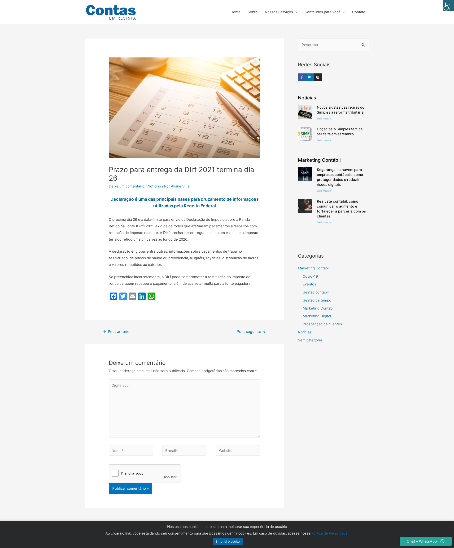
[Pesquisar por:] (333, 44)
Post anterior (117, 331)
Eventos (309, 284)
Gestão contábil (316, 292)
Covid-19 (310, 276)
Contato (358, 12)
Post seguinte (251, 331)
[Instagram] (318, 77)
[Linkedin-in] (310, 77)
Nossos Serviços (279, 12)
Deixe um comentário (126, 186)
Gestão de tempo (317, 300)
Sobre (253, 12)
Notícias (154, 186)
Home (235, 12)
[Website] (238, 451)
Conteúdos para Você (322, 12)
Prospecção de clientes (322, 324)
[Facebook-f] (302, 77)
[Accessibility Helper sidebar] (448, 5)
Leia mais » (324, 118)
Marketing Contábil (314, 268)
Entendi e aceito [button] (228, 541)
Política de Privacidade (329, 533)
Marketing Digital (317, 316)
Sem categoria (310, 340)
